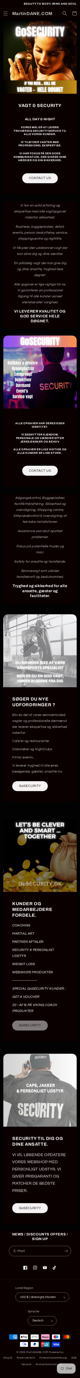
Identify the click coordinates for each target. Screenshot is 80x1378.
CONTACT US (40, 178)
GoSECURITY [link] (30, 1025)
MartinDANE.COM (37, 1352)
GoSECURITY (30, 786)
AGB (74, 1358)
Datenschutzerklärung (53, 1358)
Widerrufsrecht (26, 1358)
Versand (26, 1364)
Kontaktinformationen (49, 1364)
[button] (5, 13)
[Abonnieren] (66, 1251)
